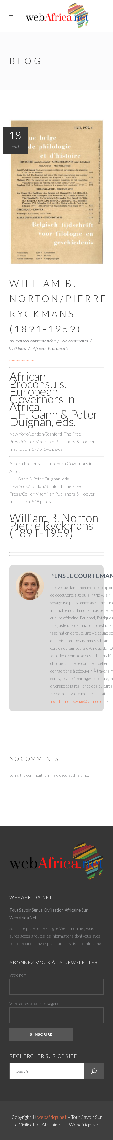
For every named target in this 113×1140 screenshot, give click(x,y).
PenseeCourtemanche (35, 341)
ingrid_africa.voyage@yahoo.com (78, 701)
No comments (75, 341)
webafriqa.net (52, 1117)
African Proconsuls (50, 348)
